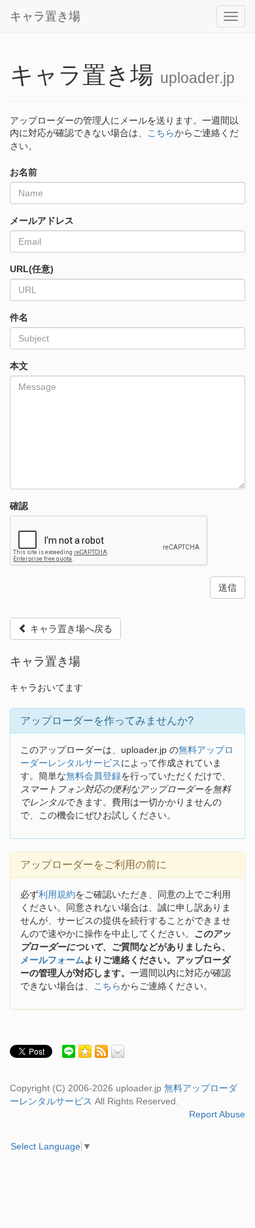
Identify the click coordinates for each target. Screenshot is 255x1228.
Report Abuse (217, 1114)
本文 (19, 365)
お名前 (23, 172)
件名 (19, 317)
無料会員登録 (93, 776)
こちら (161, 133)
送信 (227, 587)
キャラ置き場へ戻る (69, 628)
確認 (19, 505)
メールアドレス (42, 220)
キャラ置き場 (45, 16)
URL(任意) (32, 269)
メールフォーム (52, 960)
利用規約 (57, 894)
